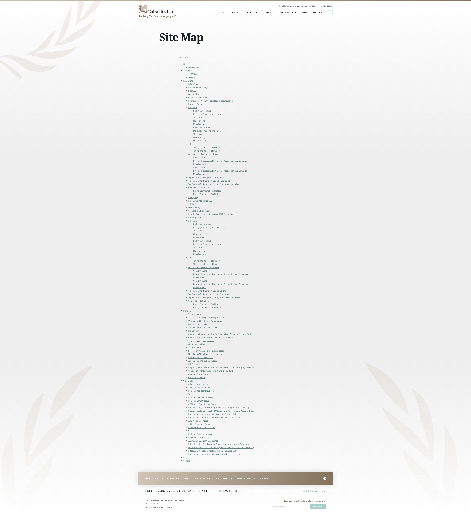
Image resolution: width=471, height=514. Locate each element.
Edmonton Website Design (154, 507)
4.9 (320, 491)
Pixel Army (169, 507)
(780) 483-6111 (328, 6)
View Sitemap (179, 500)
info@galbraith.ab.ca (231, 490)
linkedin (324, 478)
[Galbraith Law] (157, 11)
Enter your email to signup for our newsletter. (305, 500)
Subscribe (318, 506)
